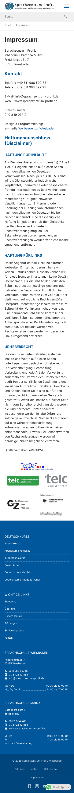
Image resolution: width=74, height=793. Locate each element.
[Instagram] (37, 785)
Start (8, 25)
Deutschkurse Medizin (18, 572)
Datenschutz (51, 769)
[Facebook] (29, 785)
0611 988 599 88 (16, 670)
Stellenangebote (14, 630)
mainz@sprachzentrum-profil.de (25, 728)
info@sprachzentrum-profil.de (24, 678)
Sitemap (19, 769)
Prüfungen (11, 623)
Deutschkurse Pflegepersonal (22, 579)
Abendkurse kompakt (17, 550)
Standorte (10, 601)
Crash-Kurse (12, 565)
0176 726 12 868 (16, 674)
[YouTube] (44, 785)
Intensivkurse (12, 543)
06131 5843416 (15, 721)
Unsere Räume (13, 615)
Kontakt (9, 637)
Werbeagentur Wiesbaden (36, 128)
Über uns (10, 608)
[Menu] (66, 6)
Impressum (37, 777)
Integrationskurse (15, 557)
